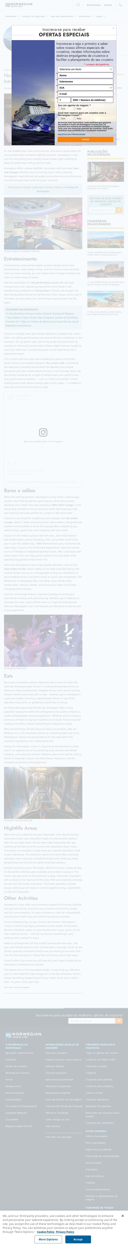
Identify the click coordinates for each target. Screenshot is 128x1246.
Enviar (85, 139)
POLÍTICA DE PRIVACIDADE (71, 134)
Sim (63, 109)
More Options (48, 1239)
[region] (64, 1228)
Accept (78, 1239)
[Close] (122, 1216)
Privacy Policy (64, 1232)
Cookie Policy (45, 1232)
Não (79, 109)
